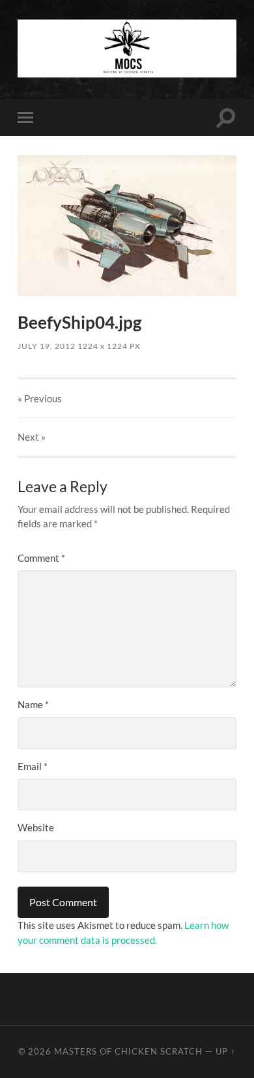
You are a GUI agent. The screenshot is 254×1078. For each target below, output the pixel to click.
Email (33, 766)
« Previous (40, 398)
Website (36, 827)
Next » (32, 437)
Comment (41, 558)
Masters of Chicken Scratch (128, 1051)
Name (33, 704)
